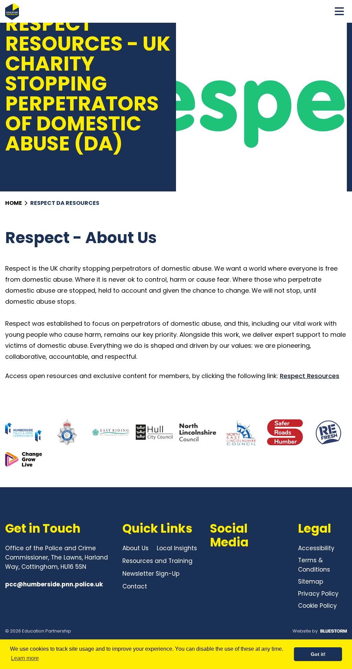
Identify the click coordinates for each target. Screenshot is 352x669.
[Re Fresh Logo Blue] (328, 432)
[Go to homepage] (12, 11)
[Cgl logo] (23, 459)
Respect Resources (309, 376)
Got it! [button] (318, 654)
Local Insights (177, 548)
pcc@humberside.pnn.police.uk (54, 584)
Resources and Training (157, 561)
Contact (134, 586)
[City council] (154, 432)
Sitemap (310, 581)
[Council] (110, 432)
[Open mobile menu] (339, 11)
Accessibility (316, 548)
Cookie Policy (317, 606)
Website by (305, 631)
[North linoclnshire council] (197, 432)
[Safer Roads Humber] (285, 432)
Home (14, 203)
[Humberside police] (23, 432)
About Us (135, 548)
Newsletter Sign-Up (150, 573)
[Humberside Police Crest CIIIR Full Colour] (67, 432)
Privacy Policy (318, 593)
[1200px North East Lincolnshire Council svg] (241, 432)
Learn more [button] (25, 658)
